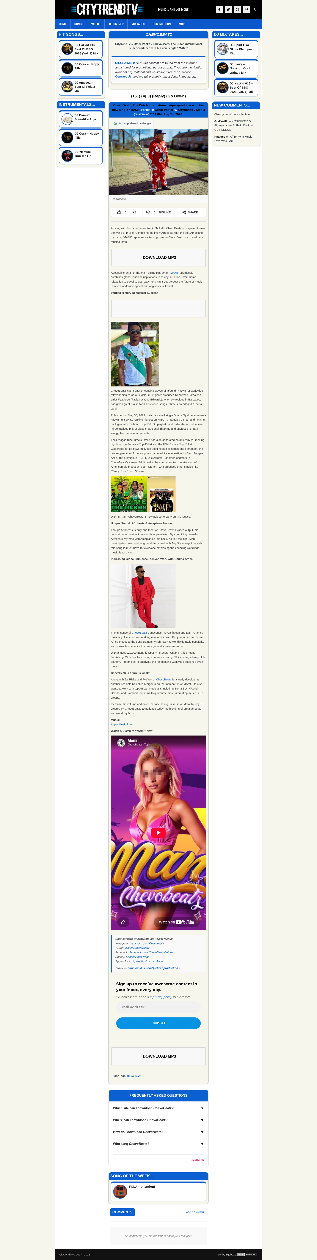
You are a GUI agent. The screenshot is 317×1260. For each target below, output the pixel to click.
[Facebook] (219, 9)
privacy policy (162, 997)
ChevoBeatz (139, 632)
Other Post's (142, 44)
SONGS (78, 24)
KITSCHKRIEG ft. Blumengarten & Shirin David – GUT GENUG (234, 125)
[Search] (254, 9)
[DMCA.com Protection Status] (247, 1254)
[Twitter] (228, 9)
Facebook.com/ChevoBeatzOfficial (151, 952)
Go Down (176, 96)
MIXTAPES (138, 24)
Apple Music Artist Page (147, 961)
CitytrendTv (122, 44)
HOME (62, 24)
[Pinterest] (246, 9)
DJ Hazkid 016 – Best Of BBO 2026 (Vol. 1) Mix (86, 49)
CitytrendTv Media (191, 109)
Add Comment (195, 1212)
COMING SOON (162, 24)
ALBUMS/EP (116, 24)
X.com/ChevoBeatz (137, 947)
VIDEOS (95, 24)
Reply (158, 96)
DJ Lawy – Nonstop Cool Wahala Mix (240, 68)
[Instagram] (237, 9)
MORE (182, 24)
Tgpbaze (231, 1254)
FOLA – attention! (142, 1186)
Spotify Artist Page (137, 956)
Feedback (197, 1160)
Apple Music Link (121, 724)
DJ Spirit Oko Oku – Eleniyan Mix (241, 49)
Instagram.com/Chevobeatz (146, 943)
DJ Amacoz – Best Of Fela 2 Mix (84, 87)
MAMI (174, 272)
